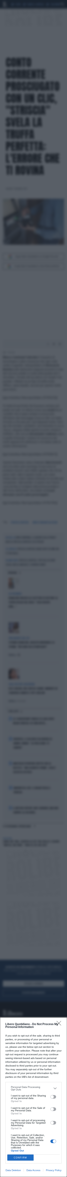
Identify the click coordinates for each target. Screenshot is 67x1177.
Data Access (33, 1170)
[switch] (53, 1097)
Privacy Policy (53, 1170)
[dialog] (33, 1097)
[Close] (60, 1024)
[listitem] (33, 1088)
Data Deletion (13, 1170)
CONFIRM (20, 1157)
